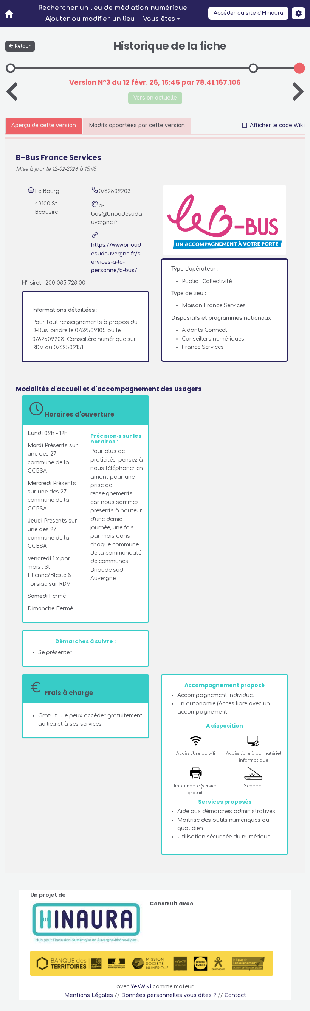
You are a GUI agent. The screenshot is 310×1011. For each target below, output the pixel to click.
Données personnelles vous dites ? (168, 995)
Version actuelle (155, 98)
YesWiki (141, 986)
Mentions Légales (88, 995)
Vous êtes (159, 18)
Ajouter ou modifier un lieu (90, 18)
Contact (235, 995)
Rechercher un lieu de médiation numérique (112, 7)
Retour (23, 46)
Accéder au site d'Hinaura (248, 13)
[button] (298, 13)
